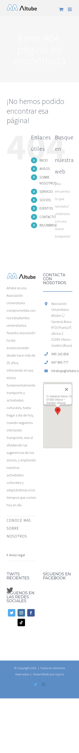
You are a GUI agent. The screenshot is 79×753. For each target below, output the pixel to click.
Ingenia (59, 674)
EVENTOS (46, 208)
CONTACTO (48, 217)
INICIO (44, 160)
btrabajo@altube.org (61, 370)
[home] (21, 276)
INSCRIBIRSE (48, 225)
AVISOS (45, 168)
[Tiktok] (21, 622)
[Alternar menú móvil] (70, 9)
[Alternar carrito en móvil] (61, 9)
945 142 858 (59, 354)
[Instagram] (21, 613)
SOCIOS (45, 200)
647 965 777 (59, 362)
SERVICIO (46, 191)
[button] (57, 411)
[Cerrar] (66, 389)
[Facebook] (31, 613)
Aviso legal (17, 554)
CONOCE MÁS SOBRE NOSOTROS (19, 528)
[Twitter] (11, 613)
